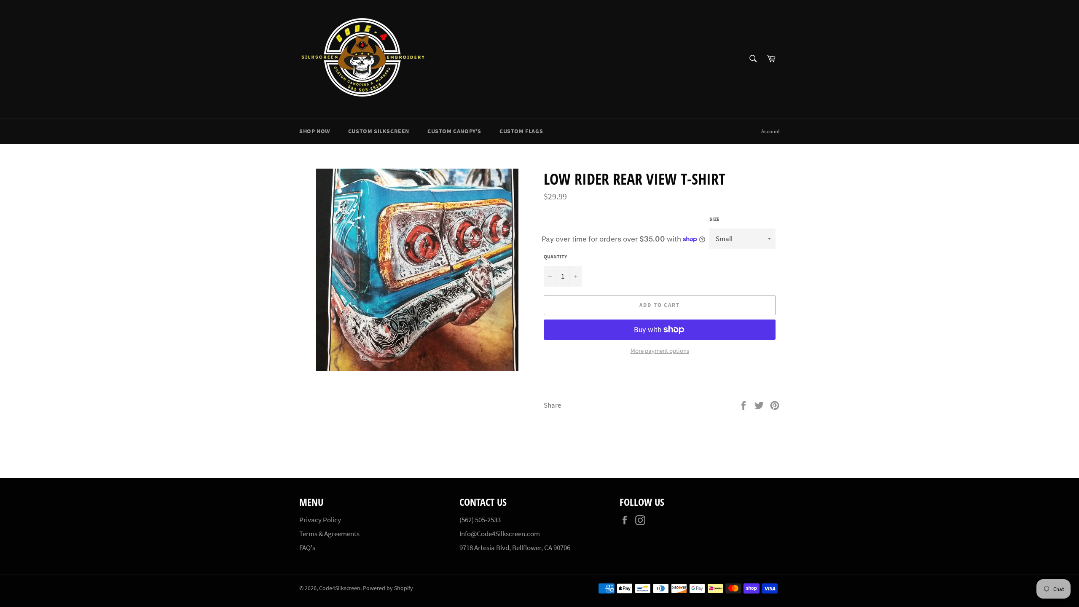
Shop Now (314, 131)
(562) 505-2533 (480, 519)
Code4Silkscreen (339, 588)
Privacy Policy (320, 519)
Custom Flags (521, 131)
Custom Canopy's (454, 131)
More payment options (660, 350)
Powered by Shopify (388, 588)
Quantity (555, 256)
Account (770, 131)
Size (714, 219)
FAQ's (307, 547)
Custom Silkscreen (378, 131)
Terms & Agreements (329, 533)
